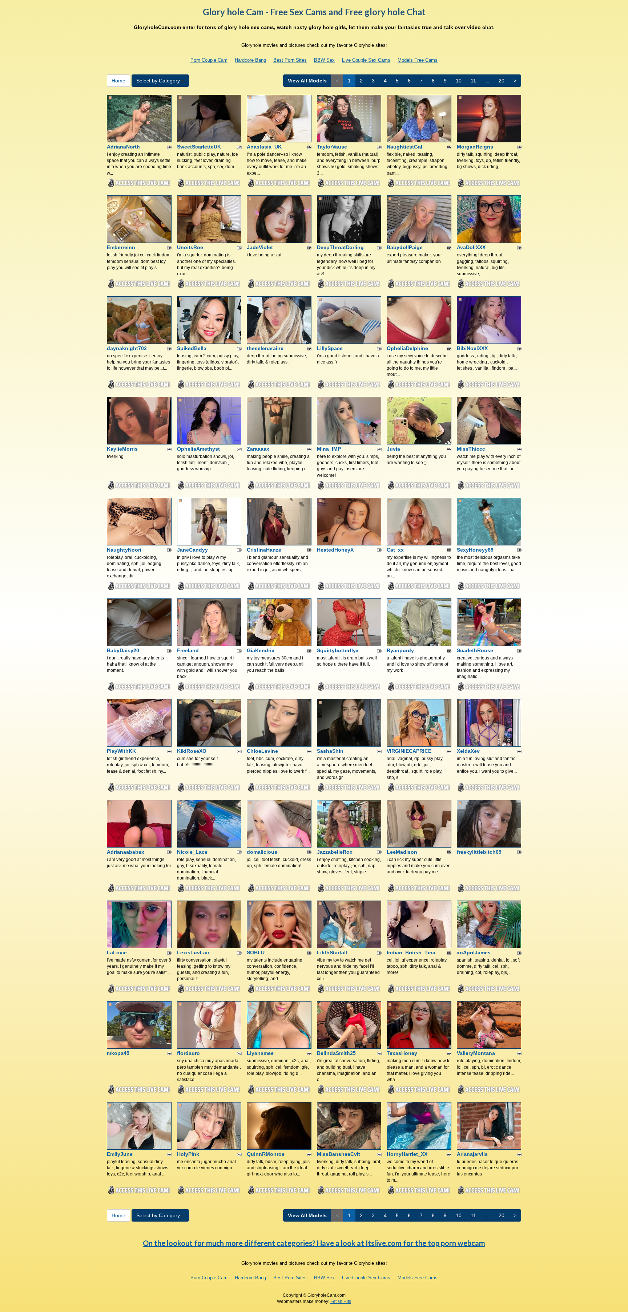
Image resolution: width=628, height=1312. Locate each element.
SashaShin (330, 751)
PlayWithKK (121, 751)
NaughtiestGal (404, 147)
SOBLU (256, 952)
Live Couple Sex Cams (366, 60)
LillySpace (330, 348)
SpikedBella (191, 348)
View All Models (307, 81)
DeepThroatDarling (340, 247)
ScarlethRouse (475, 650)
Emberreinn (121, 247)
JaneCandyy (192, 550)
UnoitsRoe (190, 247)
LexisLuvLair (193, 952)
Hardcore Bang (250, 60)
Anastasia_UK (264, 147)
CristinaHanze (264, 550)
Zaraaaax (258, 449)
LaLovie (117, 952)
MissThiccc (471, 449)
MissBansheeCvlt (338, 1154)
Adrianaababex (125, 852)
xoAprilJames (474, 952)
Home (118, 81)
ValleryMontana (476, 1053)
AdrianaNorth (123, 147)
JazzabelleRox (335, 852)
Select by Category (158, 81)
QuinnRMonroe (266, 1154)
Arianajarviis (472, 1154)
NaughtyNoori (124, 550)
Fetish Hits (340, 1301)
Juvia (393, 449)
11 (473, 81)
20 (501, 81)
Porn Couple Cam (209, 60)
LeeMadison (402, 852)
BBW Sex (324, 60)
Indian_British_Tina (411, 952)
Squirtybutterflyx (338, 650)
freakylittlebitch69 (479, 852)
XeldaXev (468, 751)
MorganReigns (475, 147)
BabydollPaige (405, 247)
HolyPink (188, 1154)
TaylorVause (332, 147)
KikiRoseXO (191, 751)
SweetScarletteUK (199, 147)
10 (459, 81)
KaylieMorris (122, 449)
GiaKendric (260, 650)
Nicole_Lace (192, 852)
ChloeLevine (262, 751)
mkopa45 (118, 1053)
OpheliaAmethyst (198, 449)
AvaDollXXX (471, 247)
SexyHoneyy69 (475, 550)
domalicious (262, 852)
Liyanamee (260, 1053)
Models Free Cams (418, 60)
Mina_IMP (329, 449)
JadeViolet (260, 247)
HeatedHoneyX (335, 550)
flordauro (188, 1053)
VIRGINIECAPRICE (409, 751)
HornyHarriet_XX (407, 1154)
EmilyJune (120, 1154)
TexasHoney (402, 1053)
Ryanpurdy (400, 650)
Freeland (188, 650)
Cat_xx (395, 550)
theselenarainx (265, 348)
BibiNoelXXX (472, 348)
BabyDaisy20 (123, 650)
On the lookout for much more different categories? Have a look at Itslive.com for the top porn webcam (314, 1243)
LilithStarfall (332, 952)
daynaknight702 (127, 348)
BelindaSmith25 (336, 1053)
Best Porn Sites (290, 60)
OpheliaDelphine (407, 348)
